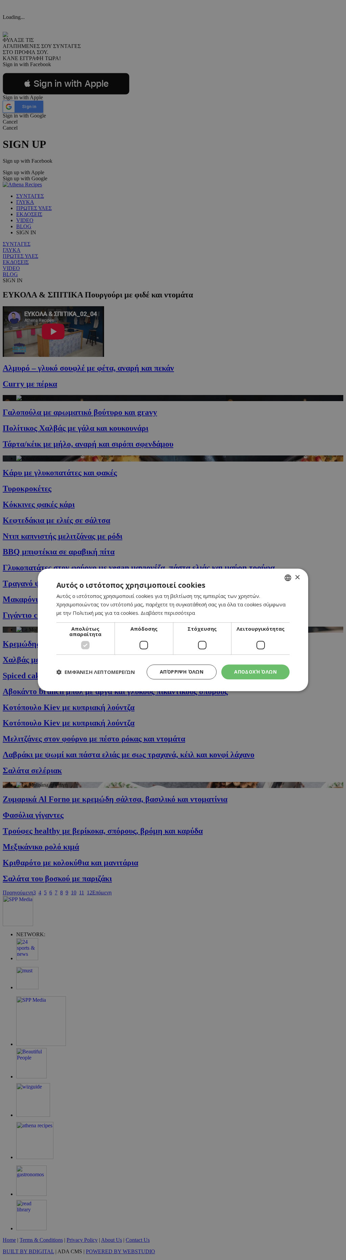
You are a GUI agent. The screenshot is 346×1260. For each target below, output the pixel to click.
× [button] (297, 577)
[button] (95, 672)
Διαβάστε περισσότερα (168, 612)
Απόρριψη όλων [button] (181, 671)
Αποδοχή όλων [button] (255, 671)
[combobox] (288, 577)
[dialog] (173, 630)
